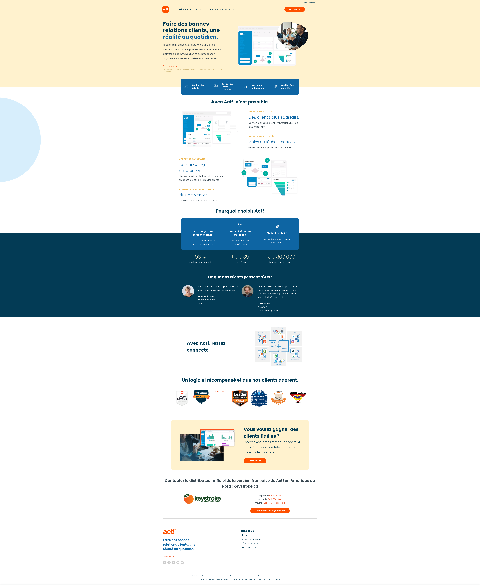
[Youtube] (178, 562)
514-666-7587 (276, 495)
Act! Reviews (219, 391)
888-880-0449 (275, 499)
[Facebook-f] (169, 562)
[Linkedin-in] (164, 562)
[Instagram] (182, 562)
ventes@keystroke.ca (274, 503)
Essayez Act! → (170, 66)
